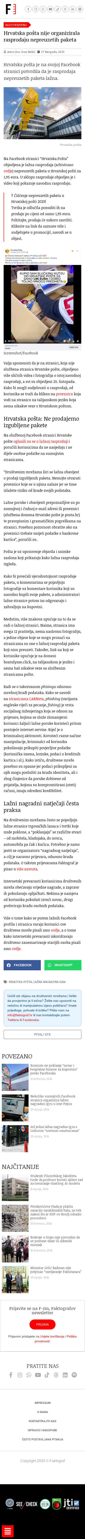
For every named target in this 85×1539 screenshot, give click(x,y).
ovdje (8, 170)
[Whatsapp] (43, 9)
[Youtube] (50, 9)
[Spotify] (80, 9)
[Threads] (65, 9)
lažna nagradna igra (49, 982)
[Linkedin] (65, 1375)
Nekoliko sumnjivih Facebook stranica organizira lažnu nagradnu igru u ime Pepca (52, 1100)
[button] (22, 965)
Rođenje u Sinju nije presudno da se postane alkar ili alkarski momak (55, 1241)
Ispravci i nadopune (42, 1430)
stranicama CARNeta (26, 698)
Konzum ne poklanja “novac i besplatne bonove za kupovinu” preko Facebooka (54, 1069)
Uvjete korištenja (52, 1336)
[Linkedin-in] (72, 9)
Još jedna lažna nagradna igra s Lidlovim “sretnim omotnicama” (54, 1129)
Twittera (13, 1020)
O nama (42, 1412)
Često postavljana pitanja (42, 1439)
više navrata (27, 869)
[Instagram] (35, 9)
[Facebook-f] (28, 9)
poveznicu (64, 393)
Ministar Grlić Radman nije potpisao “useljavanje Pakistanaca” (55, 1270)
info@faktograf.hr (19, 1015)
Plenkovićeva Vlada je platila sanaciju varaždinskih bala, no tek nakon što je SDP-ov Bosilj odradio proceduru (56, 1212)
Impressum (43, 1403)
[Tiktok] (58, 9)
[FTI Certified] (71, 1504)
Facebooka (31, 1020)
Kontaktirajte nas (42, 1421)
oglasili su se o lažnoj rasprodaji (41, 441)
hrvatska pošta (20, 982)
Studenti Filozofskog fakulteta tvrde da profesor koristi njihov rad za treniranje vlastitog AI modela (56, 1180)
